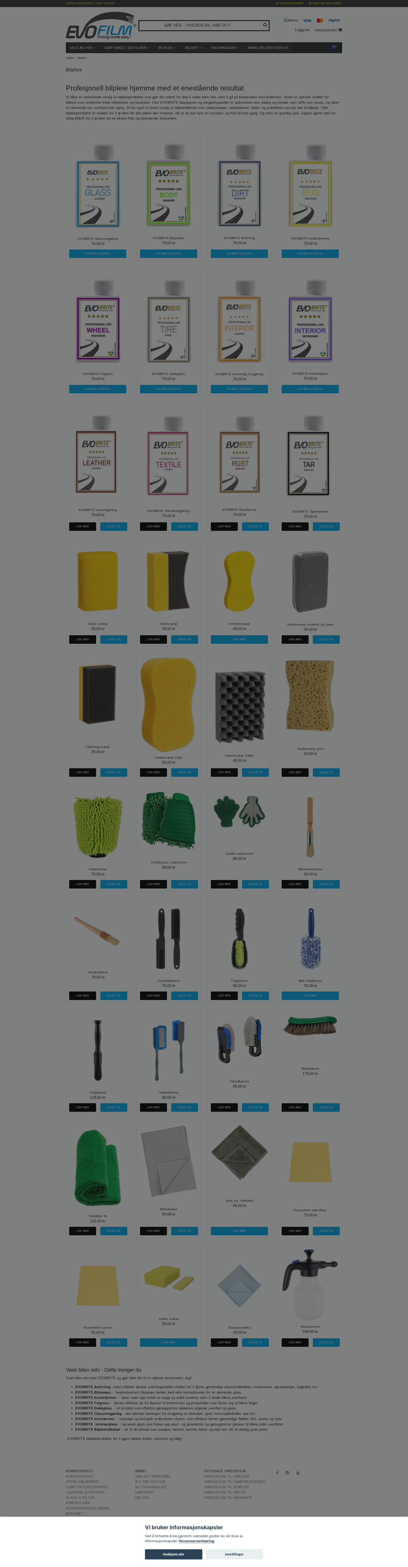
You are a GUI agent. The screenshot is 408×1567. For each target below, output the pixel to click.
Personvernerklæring (196, 1541)
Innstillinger (234, 1554)
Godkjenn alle (173, 1554)
